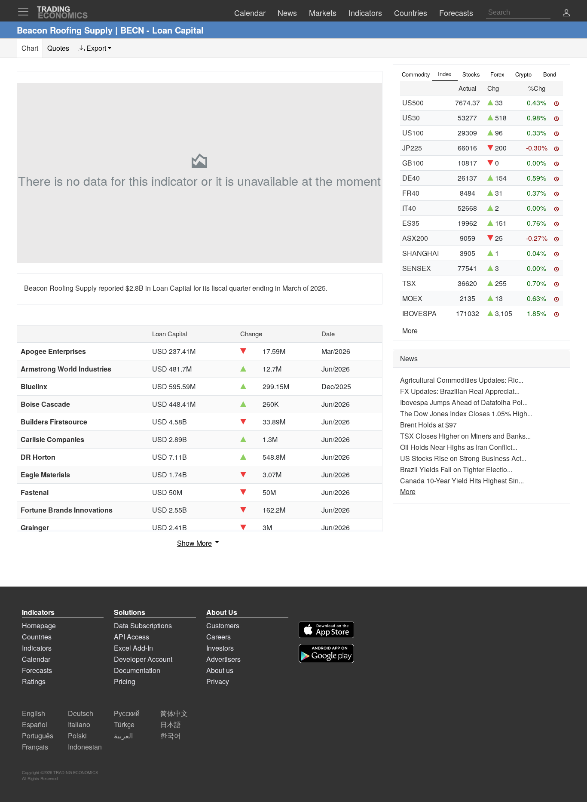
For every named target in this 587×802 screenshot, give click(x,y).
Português (37, 736)
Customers (222, 625)
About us (219, 670)
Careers (218, 637)
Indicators (37, 648)
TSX (409, 283)
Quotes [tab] (58, 48)
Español (34, 724)
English (33, 713)
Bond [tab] (549, 74)
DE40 (411, 178)
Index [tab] (445, 74)
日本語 (170, 724)
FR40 (410, 193)
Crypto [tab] (523, 74)
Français (35, 747)
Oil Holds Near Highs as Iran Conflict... (458, 447)
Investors (220, 648)
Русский (127, 713)
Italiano (79, 724)
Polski (77, 736)
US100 (413, 133)
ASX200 (415, 238)
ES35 (410, 223)
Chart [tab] (29, 48)
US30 (411, 118)
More (410, 330)
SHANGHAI (420, 253)
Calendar (36, 659)
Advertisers (223, 659)
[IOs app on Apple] (326, 629)
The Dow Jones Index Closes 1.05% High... (466, 413)
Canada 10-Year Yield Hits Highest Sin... (462, 481)
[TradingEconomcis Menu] (26, 11)
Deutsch (80, 713)
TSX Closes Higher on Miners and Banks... (465, 436)
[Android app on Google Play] (326, 653)
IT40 (409, 208)
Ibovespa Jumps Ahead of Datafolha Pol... (464, 402)
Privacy (217, 681)
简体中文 (174, 713)
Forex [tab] (497, 74)
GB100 (413, 163)
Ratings (34, 681)
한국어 (170, 736)
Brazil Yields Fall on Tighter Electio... (456, 469)
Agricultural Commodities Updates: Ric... (461, 380)
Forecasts (37, 670)
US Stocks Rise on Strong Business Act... (463, 458)
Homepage (39, 625)
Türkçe (124, 724)
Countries (37, 637)
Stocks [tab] (471, 74)
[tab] (94, 48)
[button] (566, 13)
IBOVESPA (419, 313)
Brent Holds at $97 (428, 425)
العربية (123, 736)
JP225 (412, 148)
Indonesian (85, 747)
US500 (413, 103)
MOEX (412, 298)
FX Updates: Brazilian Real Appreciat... (460, 391)
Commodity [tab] (416, 74)
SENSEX (416, 268)
